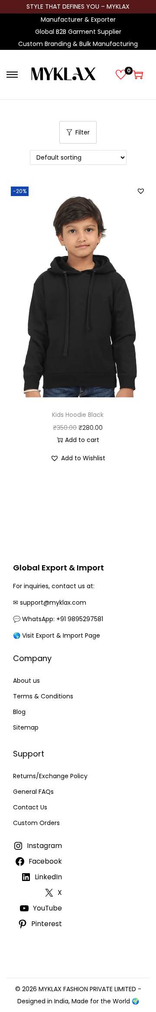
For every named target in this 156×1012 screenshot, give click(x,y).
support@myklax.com (53, 602)
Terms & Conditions (43, 696)
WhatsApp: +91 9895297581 (62, 619)
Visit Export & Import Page (61, 635)
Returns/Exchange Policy (50, 776)
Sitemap (26, 727)
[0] (121, 74)
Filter (82, 132)
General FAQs (33, 791)
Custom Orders (36, 823)
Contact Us (30, 807)
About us (26, 680)
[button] (141, 191)
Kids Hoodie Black (78, 414)
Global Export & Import (58, 567)
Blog (19, 711)
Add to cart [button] (82, 440)
